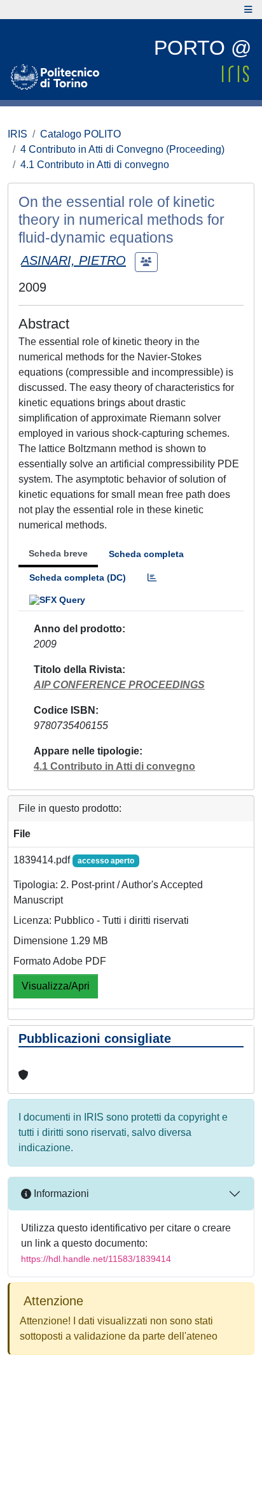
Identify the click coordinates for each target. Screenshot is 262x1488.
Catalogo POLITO (80, 134)
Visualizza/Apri (56, 986)
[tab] (152, 578)
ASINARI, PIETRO (73, 260)
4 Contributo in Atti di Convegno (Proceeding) (122, 149)
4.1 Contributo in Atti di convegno (94, 164)
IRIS (17, 134)
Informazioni (60, 1193)
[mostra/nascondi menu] (248, 9)
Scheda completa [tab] (146, 554)
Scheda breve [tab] (58, 553)
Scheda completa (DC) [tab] (77, 577)
